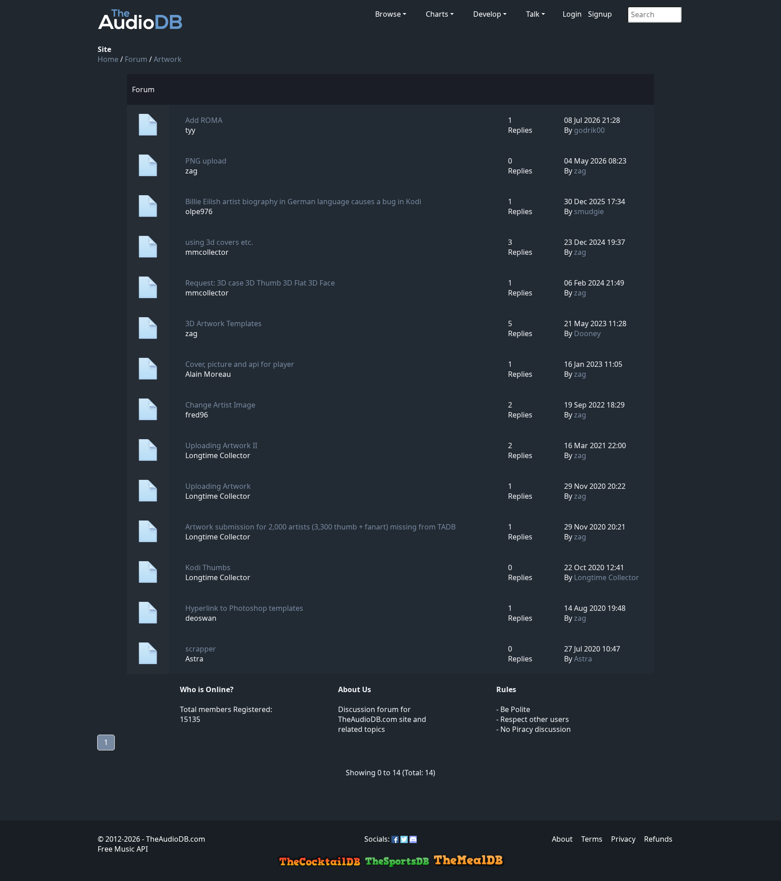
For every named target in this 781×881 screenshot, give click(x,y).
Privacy (623, 839)
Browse (388, 14)
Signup (600, 14)
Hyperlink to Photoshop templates (244, 608)
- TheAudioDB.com (172, 839)
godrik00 (589, 130)
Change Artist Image (220, 405)
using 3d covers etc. (219, 242)
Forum (136, 59)
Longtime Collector (606, 577)
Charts (437, 14)
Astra (583, 659)
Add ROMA (203, 120)
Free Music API (123, 849)
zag (580, 171)
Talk (533, 14)
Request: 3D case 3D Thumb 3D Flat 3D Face (260, 283)
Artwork (168, 59)
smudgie (589, 211)
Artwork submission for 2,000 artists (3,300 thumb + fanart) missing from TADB (320, 527)
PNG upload (205, 161)
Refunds (658, 839)
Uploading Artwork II (221, 445)
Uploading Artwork (218, 486)
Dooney (587, 333)
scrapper (200, 649)
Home (108, 59)
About (562, 839)
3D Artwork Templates (223, 323)
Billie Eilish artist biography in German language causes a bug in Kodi (303, 201)
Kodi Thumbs (208, 567)
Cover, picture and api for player (239, 364)
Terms (591, 839)
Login (572, 14)
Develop (487, 14)
